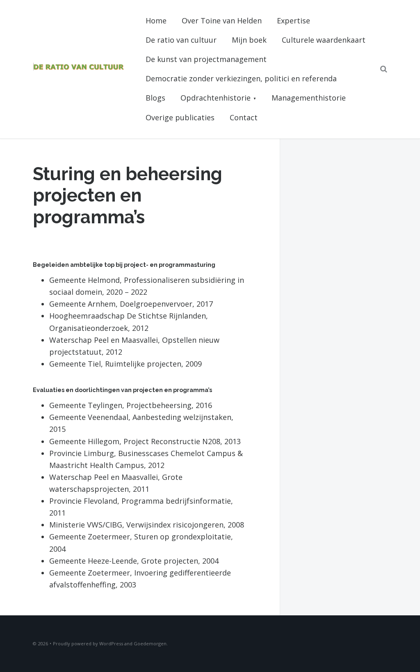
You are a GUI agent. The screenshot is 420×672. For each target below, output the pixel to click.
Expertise (293, 20)
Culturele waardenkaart (323, 40)
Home (156, 20)
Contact (244, 117)
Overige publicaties (180, 117)
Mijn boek (249, 40)
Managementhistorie (309, 98)
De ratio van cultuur (181, 40)
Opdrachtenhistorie (215, 98)
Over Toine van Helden (222, 20)
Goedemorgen (150, 643)
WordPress (111, 643)
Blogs (155, 98)
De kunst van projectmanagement (206, 59)
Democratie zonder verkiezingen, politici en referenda (241, 78)
